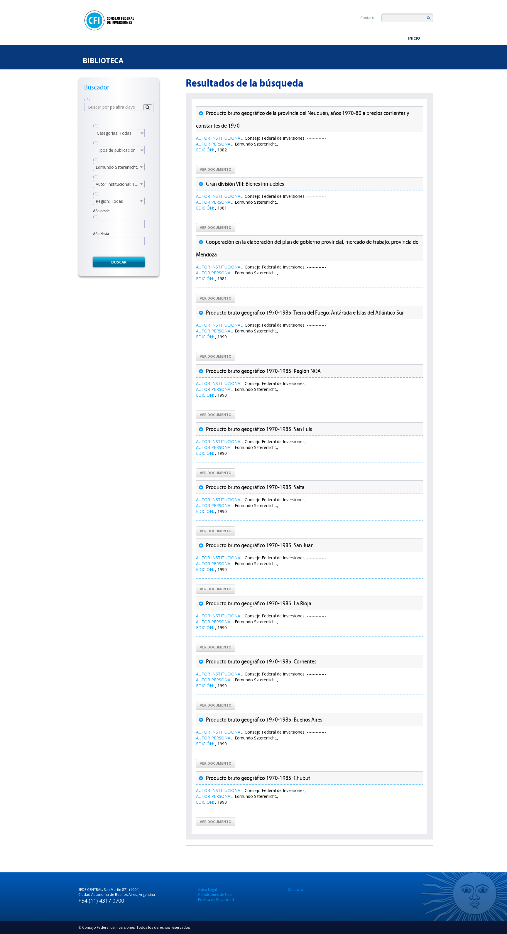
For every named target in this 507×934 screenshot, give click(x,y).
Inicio (414, 38)
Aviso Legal (207, 889)
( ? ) (87, 99)
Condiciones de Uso (215, 894)
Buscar (118, 262)
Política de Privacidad (216, 899)
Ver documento (215, 169)
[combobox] (119, 167)
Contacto (368, 17)
